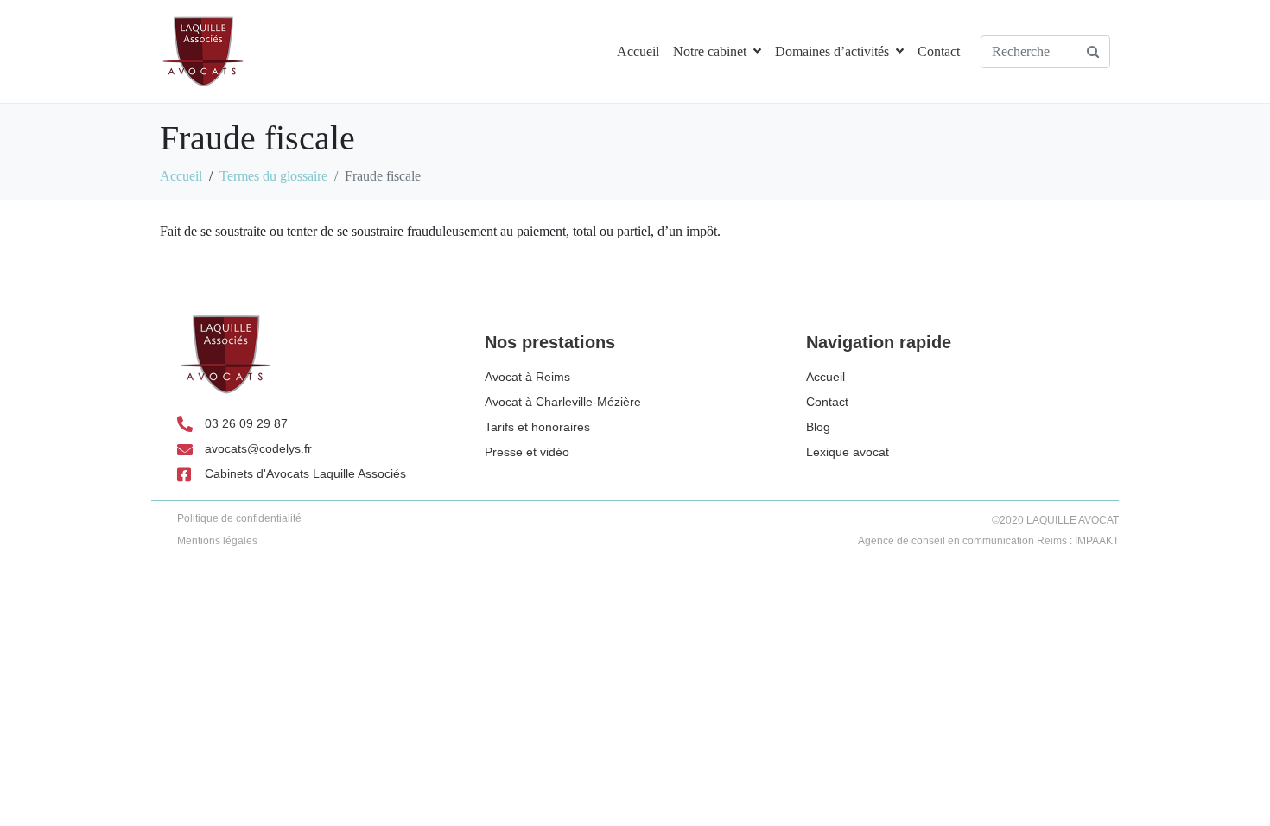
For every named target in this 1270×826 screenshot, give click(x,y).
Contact (939, 51)
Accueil (638, 51)
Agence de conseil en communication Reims (962, 541)
